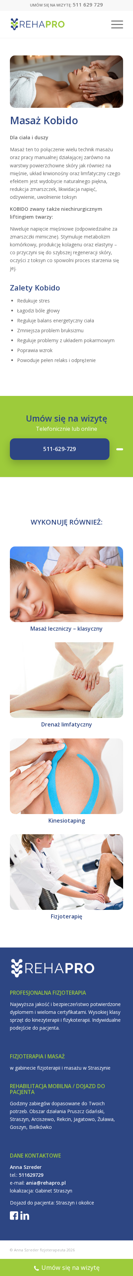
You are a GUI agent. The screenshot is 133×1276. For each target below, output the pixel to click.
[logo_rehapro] (55, 24)
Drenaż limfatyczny (66, 724)
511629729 (31, 1175)
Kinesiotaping (66, 820)
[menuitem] (113, 24)
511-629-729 (59, 449)
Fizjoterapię (66, 916)
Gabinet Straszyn (53, 1190)
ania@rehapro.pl (46, 1183)
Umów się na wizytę (70, 1267)
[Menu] (113, 24)
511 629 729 (88, 4)
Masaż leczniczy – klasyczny (66, 628)
